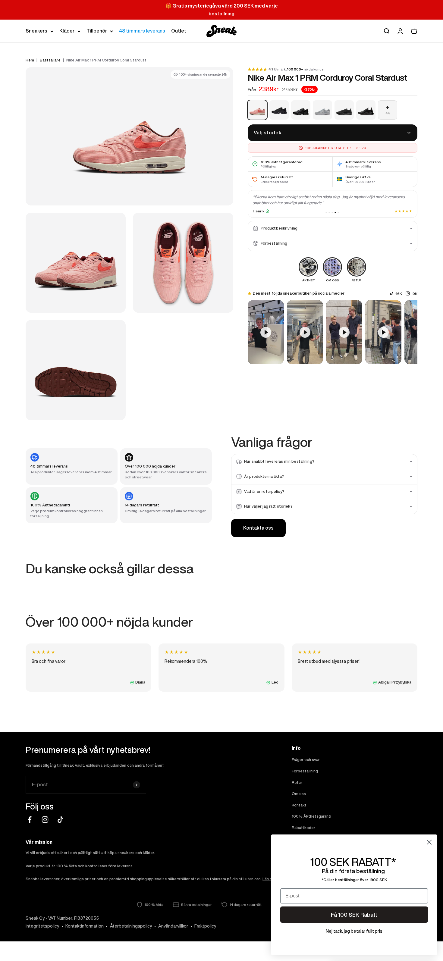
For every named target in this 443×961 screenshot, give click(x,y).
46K (398, 293)
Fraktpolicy (205, 926)
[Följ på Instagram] (45, 819)
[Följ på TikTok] (60, 819)
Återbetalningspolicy (131, 926)
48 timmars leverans (142, 30)
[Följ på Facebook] (30, 819)
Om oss (299, 794)
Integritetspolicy (42, 926)
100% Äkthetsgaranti (311, 816)
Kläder (66, 30)
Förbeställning (305, 771)
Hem (30, 60)
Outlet (178, 30)
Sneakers (36, 30)
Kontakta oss (258, 527)
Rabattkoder (303, 828)
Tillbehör (96, 30)
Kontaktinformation (84, 926)
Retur (297, 782)
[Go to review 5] (338, 212)
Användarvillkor (173, 926)
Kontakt (299, 805)
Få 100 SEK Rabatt (354, 914)
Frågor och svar (306, 760)
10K (414, 293)
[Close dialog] (429, 842)
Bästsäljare (50, 60)
